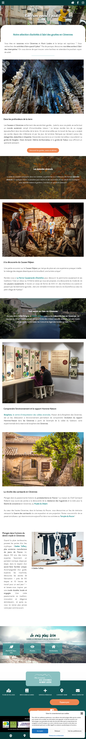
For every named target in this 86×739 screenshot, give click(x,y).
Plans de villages (8, 695)
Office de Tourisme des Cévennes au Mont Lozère (27, 729)
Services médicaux (45, 695)
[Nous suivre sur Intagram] (82, 3)
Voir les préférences (74, 731)
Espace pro (64, 702)
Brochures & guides (27, 695)
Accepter (40, 731)
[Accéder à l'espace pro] (10, 737)
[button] (82, 713)
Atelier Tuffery (20, 546)
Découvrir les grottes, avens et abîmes (43, 150)
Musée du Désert (40, 504)
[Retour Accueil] (72, 3)
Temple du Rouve (67, 516)
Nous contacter (78, 695)
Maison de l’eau (38, 316)
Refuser (57, 731)
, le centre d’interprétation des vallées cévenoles (27, 415)
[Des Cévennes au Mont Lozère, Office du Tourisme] (43, 682)
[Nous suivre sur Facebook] (77, 3)
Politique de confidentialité (56, 735)
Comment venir (62, 695)
